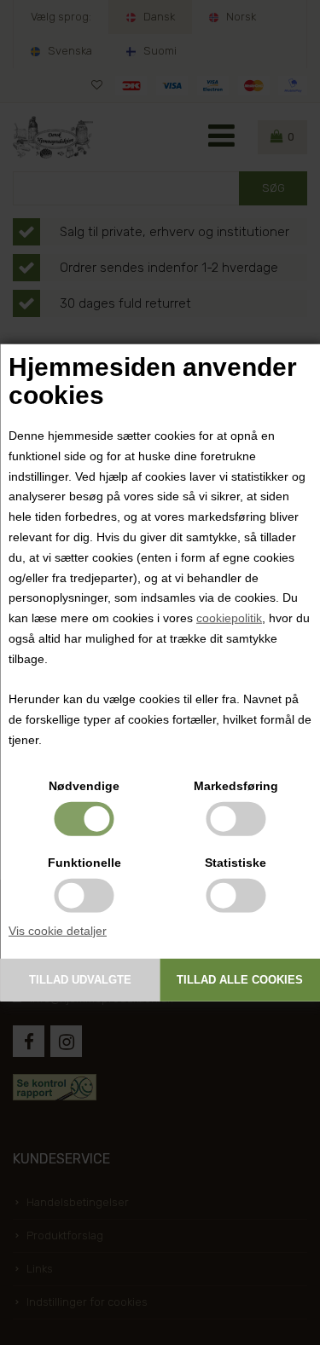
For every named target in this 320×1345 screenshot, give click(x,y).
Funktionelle (84, 862)
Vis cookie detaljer (58, 930)
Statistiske (235, 862)
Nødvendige (84, 785)
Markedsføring (236, 785)
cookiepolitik (229, 618)
